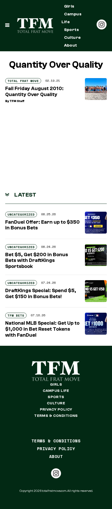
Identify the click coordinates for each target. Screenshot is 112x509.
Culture (72, 37)
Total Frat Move (23, 81)
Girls (69, 6)
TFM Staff (17, 101)
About (70, 45)
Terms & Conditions (56, 416)
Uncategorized (21, 214)
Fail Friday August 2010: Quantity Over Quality (34, 91)
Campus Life (71, 18)
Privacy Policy (56, 409)
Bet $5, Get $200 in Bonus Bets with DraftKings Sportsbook (36, 260)
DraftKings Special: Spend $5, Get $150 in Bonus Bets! (40, 293)
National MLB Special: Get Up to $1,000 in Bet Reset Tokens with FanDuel (42, 329)
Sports (71, 29)
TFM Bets (16, 315)
